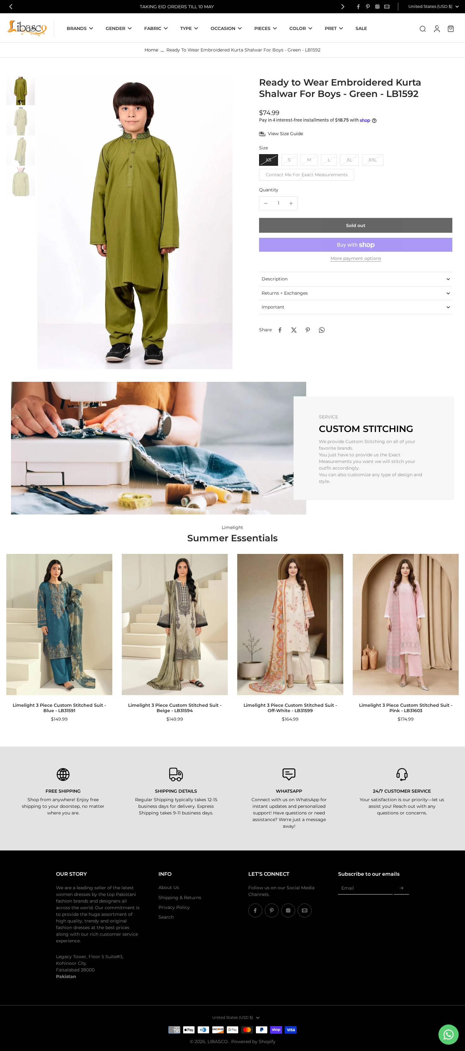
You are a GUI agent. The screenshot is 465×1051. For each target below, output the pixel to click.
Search (166, 917)
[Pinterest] (368, 6)
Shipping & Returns (179, 897)
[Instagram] (377, 6)
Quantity (268, 190)
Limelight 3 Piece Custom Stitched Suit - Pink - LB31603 (405, 708)
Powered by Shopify (253, 1041)
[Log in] (436, 28)
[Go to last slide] (10, 6)
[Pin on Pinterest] (308, 330)
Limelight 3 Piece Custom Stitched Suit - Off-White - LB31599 (290, 708)
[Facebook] (358, 6)
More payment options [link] (356, 258)
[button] (355, 225)
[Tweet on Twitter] (294, 330)
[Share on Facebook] (280, 330)
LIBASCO (218, 1041)
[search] (423, 28)
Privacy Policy (174, 907)
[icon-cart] (450, 28)
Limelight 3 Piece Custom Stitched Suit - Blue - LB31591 (59, 708)
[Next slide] (343, 6)
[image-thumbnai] (20, 91)
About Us (168, 887)
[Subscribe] (401, 888)
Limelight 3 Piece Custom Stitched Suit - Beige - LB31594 (174, 708)
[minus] (265, 203)
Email (347, 888)
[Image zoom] (134, 223)
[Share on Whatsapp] (322, 330)
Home (151, 50)
